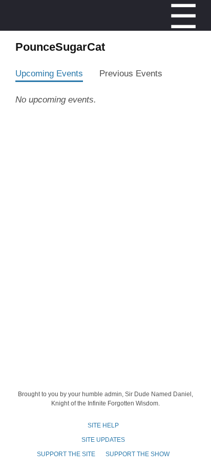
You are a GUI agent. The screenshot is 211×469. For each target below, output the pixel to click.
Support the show (138, 454)
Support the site (66, 454)
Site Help (103, 425)
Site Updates (103, 439)
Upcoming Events (49, 73)
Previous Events (130, 73)
